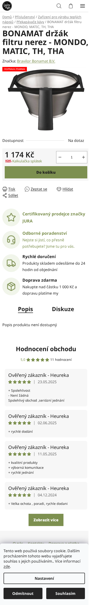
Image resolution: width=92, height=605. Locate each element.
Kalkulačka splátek (27, 167)
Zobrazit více (44, 526)
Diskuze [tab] (61, 315)
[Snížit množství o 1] (56, 163)
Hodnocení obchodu (44, 355)
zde (7, 566)
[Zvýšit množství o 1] (80, 163)
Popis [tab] (23, 315)
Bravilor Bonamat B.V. (36, 69)
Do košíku (44, 178)
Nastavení (44, 578)
